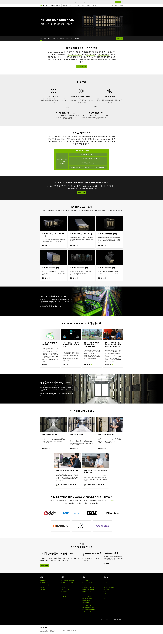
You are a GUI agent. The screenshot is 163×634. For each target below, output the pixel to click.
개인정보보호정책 (44, 630)
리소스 (93, 5)
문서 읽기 (84, 563)
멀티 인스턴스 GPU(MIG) (66, 589)
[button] (116, 5)
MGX (62, 585)
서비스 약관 (59, 630)
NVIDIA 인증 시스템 (86, 605)
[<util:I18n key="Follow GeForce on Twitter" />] (117, 619)
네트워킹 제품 (43, 587)
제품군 (70, 5)
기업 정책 (69, 630)
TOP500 (43, 438)
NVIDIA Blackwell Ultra (53, 273)
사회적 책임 (105, 594)
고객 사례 (62, 38)
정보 (104, 580)
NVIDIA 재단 (106, 589)
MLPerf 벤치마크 (86, 600)
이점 (45, 38)
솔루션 (64, 5)
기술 (88, 5)
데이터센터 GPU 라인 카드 (88, 587)
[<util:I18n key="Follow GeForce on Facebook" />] (112, 619)
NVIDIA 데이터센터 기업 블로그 (89, 607)
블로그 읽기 (45, 365)
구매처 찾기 (84, 614)
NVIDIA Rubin (90, 54)
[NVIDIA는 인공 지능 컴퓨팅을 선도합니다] (43, 5)
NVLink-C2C (64, 591)
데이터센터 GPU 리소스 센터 (88, 589)
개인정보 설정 (52, 630)
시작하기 (77, 38)
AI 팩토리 (67, 137)
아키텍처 (49, 38)
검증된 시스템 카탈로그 (87, 611)
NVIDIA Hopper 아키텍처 (67, 582)
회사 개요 (105, 582)
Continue (118, 2)
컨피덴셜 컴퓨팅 (64, 587)
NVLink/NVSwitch (65, 594)
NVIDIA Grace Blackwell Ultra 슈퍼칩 (113, 239)
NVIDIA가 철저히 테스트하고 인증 (101, 501)
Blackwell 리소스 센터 (87, 582)
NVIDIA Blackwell (103, 54)
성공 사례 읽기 (108, 365)
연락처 (78, 630)
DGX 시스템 (55, 38)
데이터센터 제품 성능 (87, 591)
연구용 (104, 591)
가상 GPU (42, 589)
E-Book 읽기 (106, 563)
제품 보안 (74, 630)
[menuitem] (55, 5)
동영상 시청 (66, 365)
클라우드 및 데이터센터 (55, 5)
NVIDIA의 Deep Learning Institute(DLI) (92, 476)
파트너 (71, 38)
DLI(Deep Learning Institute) (89, 594)
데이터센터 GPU (43, 580)
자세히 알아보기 (46, 245)
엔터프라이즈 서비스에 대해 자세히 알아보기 (66, 484)
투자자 (104, 585)
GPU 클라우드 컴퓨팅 (87, 598)
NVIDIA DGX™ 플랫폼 (75, 54)
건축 (83, 5)
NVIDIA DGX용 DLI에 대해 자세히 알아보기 (94, 484)
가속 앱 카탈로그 (86, 580)
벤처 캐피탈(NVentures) (108, 587)
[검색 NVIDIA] (113, 5)
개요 (41, 38)
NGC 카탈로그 (85, 602)
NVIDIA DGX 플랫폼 (44, 582)
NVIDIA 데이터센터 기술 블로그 (89, 609)
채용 (104, 598)
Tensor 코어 (64, 596)
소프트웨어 (77, 5)
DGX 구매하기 (44, 565)
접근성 (64, 630)
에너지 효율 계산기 (86, 596)
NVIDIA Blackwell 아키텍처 (67, 580)
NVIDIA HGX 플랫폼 (44, 585)
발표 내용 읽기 (87, 365)
